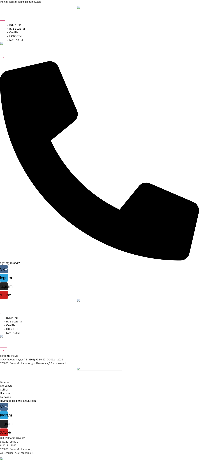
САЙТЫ (14, 32)
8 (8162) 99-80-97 (35, 359)
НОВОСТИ (15, 36)
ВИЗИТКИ (15, 25)
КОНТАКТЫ (16, 40)
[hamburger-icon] (2, 21)
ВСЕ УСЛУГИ (17, 28)
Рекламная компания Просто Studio (20, 1)
